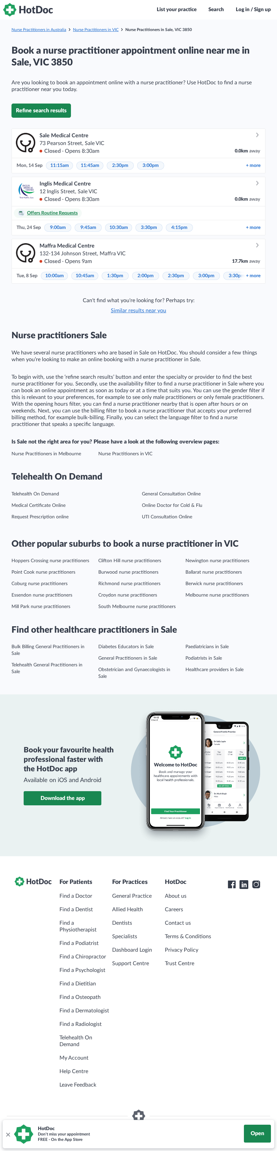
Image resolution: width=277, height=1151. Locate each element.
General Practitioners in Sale (127, 658)
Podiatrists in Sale (203, 658)
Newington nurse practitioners (217, 560)
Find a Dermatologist (84, 1010)
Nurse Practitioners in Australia (38, 30)
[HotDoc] (28, 10)
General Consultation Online (171, 494)
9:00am (58, 227)
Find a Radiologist (80, 1024)
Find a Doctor (75, 896)
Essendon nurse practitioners (41, 595)
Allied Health (127, 909)
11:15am (59, 165)
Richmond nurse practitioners (129, 583)
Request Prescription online (40, 517)
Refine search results (41, 110)
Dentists (122, 923)
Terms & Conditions (188, 936)
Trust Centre (179, 963)
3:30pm (149, 227)
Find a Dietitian (77, 983)
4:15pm (179, 227)
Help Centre (73, 1071)
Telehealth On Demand (35, 494)
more (253, 165)
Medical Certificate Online (38, 505)
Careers (174, 909)
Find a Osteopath (80, 997)
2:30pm (120, 165)
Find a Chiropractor (82, 956)
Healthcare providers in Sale (214, 669)
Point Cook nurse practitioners (43, 572)
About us (175, 896)
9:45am (88, 227)
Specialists (124, 936)
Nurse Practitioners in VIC (96, 30)
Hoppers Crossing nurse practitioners (50, 560)
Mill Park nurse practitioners (40, 606)
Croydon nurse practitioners (127, 595)
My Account (74, 1058)
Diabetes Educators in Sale (126, 646)
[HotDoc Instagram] (256, 884)
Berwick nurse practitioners (214, 583)
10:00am (54, 276)
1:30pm (115, 276)
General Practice (132, 896)
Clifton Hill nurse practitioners (129, 560)
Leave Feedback (77, 1085)
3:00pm (151, 165)
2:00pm (145, 276)
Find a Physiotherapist (78, 926)
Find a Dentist (76, 909)
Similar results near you (138, 310)
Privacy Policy (181, 950)
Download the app (63, 798)
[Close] (8, 1134)
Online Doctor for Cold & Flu (172, 505)
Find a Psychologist (82, 970)
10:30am (118, 227)
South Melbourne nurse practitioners (137, 606)
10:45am (85, 276)
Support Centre (130, 963)
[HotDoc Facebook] (232, 884)
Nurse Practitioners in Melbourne (46, 454)
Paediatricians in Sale (207, 646)
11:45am (90, 165)
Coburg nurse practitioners (39, 583)
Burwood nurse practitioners (128, 572)
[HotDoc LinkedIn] (244, 884)
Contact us (178, 923)
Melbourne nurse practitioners (217, 595)
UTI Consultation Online (167, 517)
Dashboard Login (132, 950)
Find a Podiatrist (79, 943)
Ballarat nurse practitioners (213, 572)
